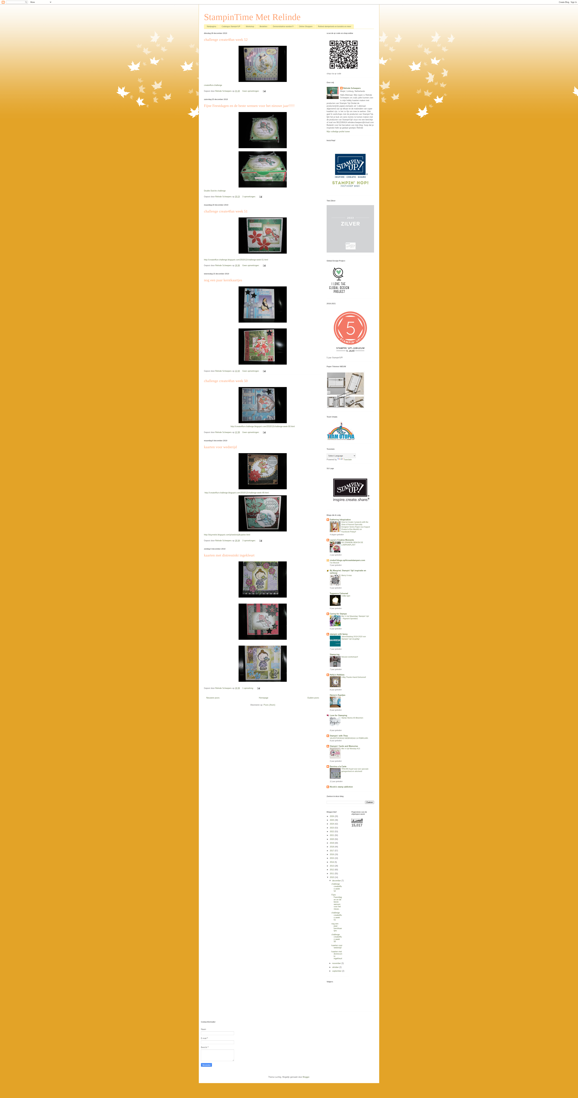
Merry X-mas (346, 575)
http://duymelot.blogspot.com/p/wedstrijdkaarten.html (227, 535)
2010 (332, 877)
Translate (347, 459)
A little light (345, 596)
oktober (335, 967)
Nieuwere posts (213, 698)
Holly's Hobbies (337, 675)
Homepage (263, 698)
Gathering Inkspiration (340, 520)
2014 (332, 862)
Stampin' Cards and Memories (344, 746)
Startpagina (211, 26)
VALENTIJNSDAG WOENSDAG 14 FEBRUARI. (349, 738)
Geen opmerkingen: (251, 91)
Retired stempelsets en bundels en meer (334, 26)
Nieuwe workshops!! (349, 657)
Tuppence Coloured (339, 593)
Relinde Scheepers (352, 88)
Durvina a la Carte (338, 766)
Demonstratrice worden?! (283, 26)
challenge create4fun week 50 (226, 381)
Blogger (306, 1077)
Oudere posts (313, 698)
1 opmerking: (248, 688)
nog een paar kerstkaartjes (223, 280)
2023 (332, 828)
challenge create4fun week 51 (226, 211)
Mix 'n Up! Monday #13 (350, 749)
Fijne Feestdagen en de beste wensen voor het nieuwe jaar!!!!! (249, 106)
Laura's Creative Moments (342, 540)
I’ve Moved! (334, 563)
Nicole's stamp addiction (341, 787)
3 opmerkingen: (249, 196)
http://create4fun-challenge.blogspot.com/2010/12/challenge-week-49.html (237, 493)
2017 (332, 851)
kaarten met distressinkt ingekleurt (229, 555)
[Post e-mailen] (264, 91)
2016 (332, 854)
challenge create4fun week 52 (226, 40)
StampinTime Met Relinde (252, 17)
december (336, 880)
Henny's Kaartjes (337, 695)
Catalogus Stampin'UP (231, 26)
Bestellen (263, 26)
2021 (332, 835)
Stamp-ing (334, 654)
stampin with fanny (339, 634)
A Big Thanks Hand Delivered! (353, 677)
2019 (332, 843)
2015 (332, 858)
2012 (332, 869)
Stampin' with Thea (339, 736)
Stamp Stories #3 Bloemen (352, 718)
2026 (332, 816)
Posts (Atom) (269, 705)
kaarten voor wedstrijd (220, 447)
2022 (332, 831)
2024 (332, 824)
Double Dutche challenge (215, 191)
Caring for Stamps (338, 614)
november (336, 963)
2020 (332, 839)
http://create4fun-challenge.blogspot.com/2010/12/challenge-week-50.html (263, 426)
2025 (332, 820)
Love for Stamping (338, 715)
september (337, 971)
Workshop (250, 26)
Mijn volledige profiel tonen (338, 131)
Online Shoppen (305, 26)
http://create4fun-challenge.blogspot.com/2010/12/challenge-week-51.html (236, 260)
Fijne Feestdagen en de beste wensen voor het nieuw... (336, 902)
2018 (332, 847)
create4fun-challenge (213, 85)
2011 (332, 873)
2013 (332, 866)
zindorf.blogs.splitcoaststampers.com (347, 560)
